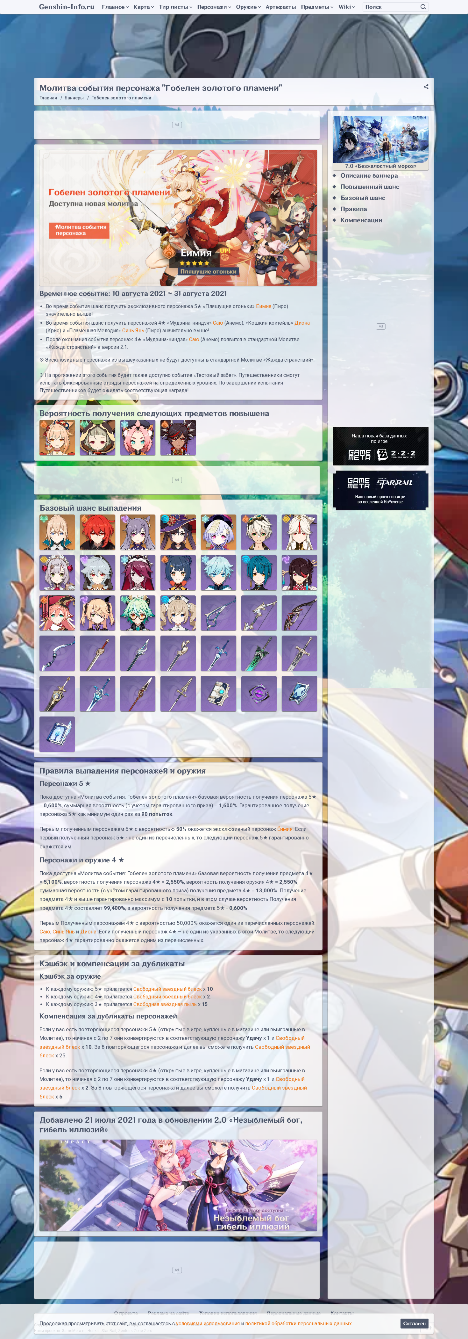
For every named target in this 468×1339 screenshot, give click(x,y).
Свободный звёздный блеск (167, 989)
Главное (113, 7)
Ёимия (263, 306)
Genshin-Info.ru (66, 7)
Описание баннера (369, 175)
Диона (302, 323)
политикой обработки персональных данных (298, 1324)
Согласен (414, 1323)
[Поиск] (423, 7)
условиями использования (208, 1324)
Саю (218, 323)
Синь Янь (133, 331)
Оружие (246, 7)
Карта (142, 7)
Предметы (315, 7)
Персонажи (212, 7)
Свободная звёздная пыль (165, 1004)
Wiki (344, 7)
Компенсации (361, 220)
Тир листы (173, 7)
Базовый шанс (363, 198)
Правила (354, 209)
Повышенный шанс (370, 187)
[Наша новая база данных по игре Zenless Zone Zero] (381, 446)
